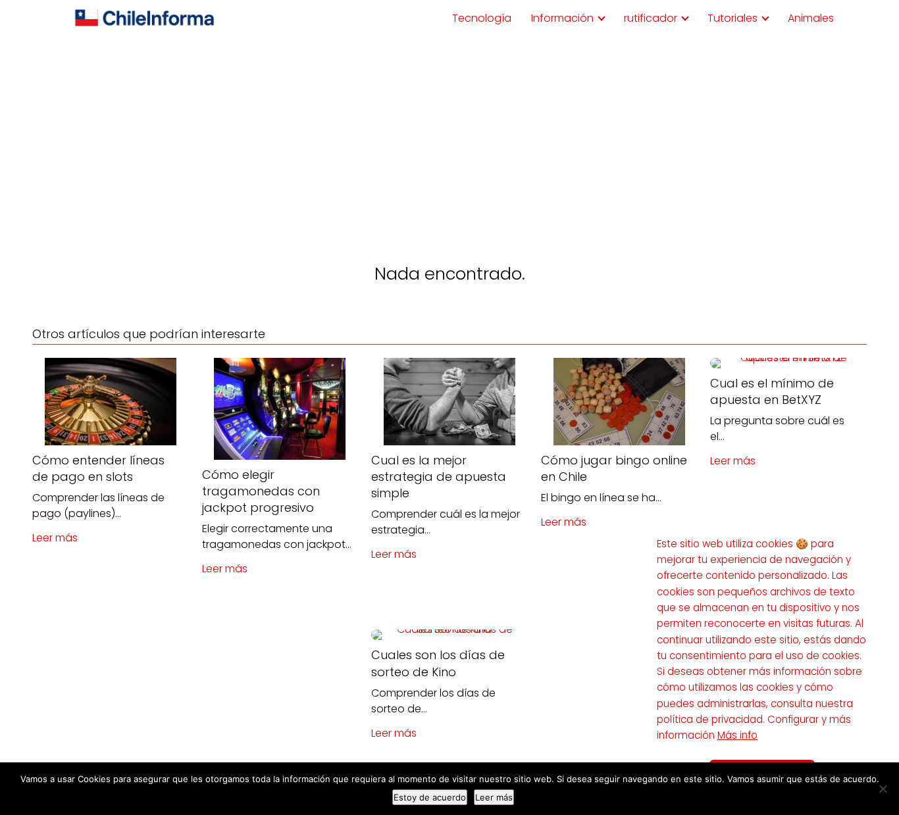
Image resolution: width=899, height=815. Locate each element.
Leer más (55, 537)
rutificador (650, 18)
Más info (737, 735)
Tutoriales (732, 18)
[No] (882, 788)
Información (562, 18)
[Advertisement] (449, 135)
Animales (811, 18)
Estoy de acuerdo (430, 797)
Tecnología (481, 18)
